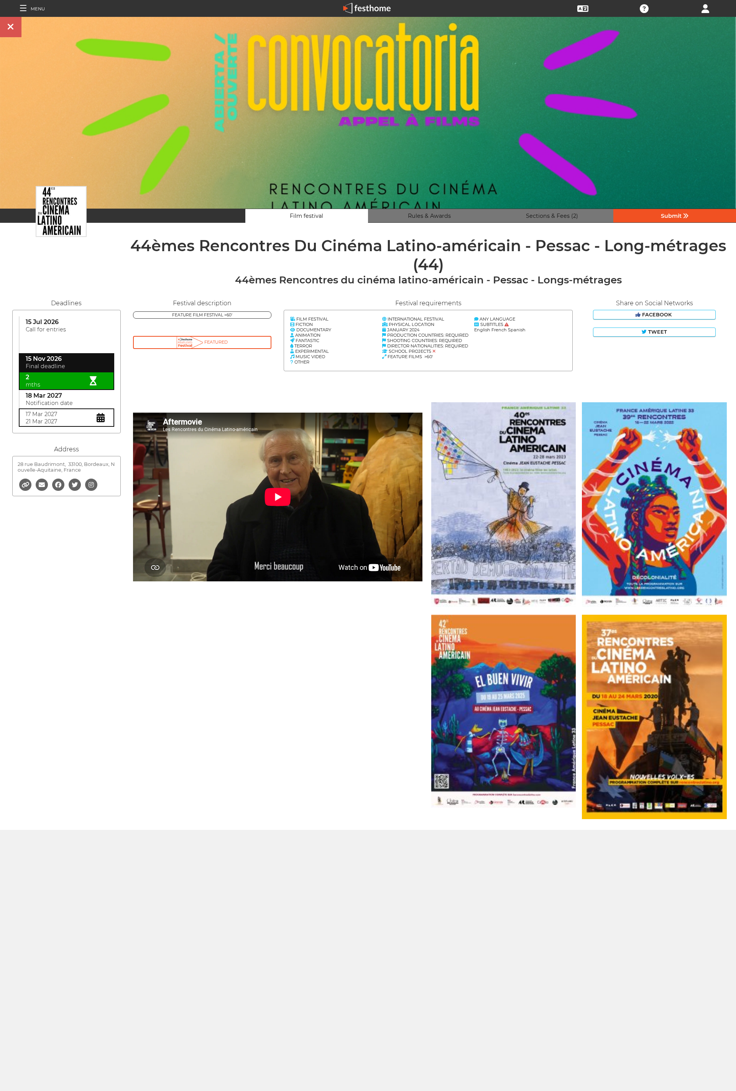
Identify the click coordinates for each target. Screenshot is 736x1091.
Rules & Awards (429, 215)
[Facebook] (59, 484)
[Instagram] (91, 484)
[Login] (705, 8)
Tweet (657, 332)
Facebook (657, 315)
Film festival (306, 215)
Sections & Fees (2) (552, 215)
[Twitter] (75, 484)
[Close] (10, 27)
